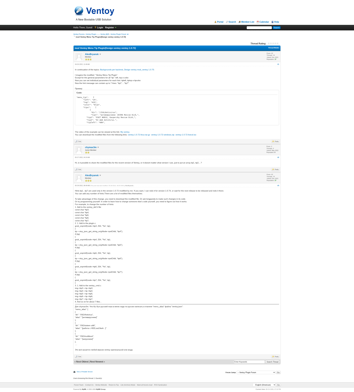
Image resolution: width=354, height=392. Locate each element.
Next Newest (96, 362)
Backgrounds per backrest (111, 70)
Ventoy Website (101, 385)
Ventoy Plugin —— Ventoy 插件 (97, 34)
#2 (278, 157)
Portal (220, 22)
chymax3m (91, 147)
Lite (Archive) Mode (128, 385)
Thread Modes (273, 48)
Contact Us (89, 385)
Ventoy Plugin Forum (118, 34)
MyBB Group (101, 389)
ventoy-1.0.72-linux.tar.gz (139, 135)
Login (100, 27)
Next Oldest (82, 362)
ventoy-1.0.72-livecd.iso (185, 135)
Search (232, 22)
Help (276, 22)
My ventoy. (125, 132)
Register (109, 27)
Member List (247, 22)
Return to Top (114, 385)
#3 (278, 185)
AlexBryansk (92, 54)
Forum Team (78, 385)
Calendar (264, 22)
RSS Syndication (160, 385)
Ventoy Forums (78, 34)
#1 (278, 64)
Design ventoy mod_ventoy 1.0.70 (139, 70)
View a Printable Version (85, 372)
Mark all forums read (144, 385)
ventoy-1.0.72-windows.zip (162, 135)
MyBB (84, 389)
